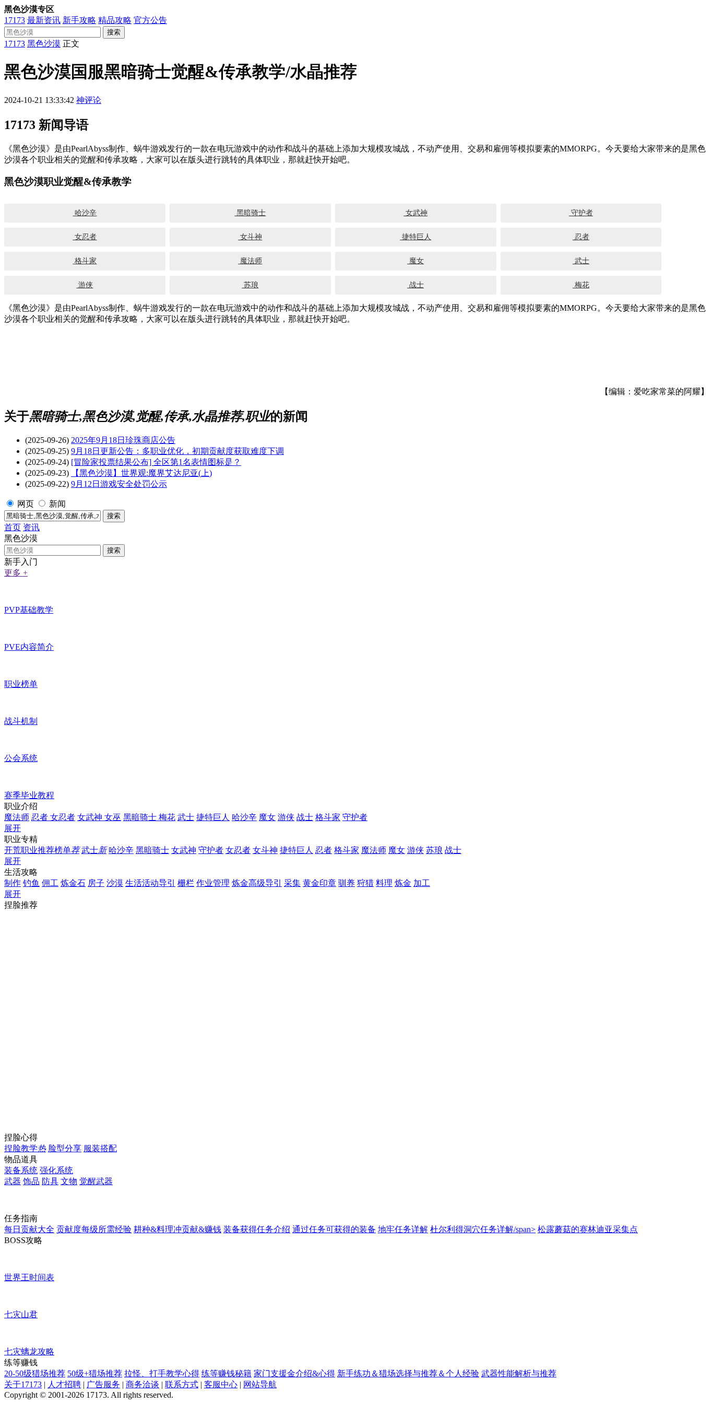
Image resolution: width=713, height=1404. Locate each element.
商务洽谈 (142, 1384)
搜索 (114, 32)
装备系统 (21, 1170)
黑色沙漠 (44, 43)
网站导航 (260, 1384)
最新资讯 (44, 20)
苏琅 (250, 285)
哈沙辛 (85, 213)
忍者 (581, 237)
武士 (581, 261)
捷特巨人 (415, 237)
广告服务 (103, 1384)
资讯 (31, 527)
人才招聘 (64, 1384)
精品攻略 (115, 20)
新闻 (57, 503)
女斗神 (250, 237)
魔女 (415, 261)
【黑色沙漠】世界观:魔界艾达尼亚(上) (141, 473)
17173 (14, 20)
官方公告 (150, 20)
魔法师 (250, 261)
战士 (415, 285)
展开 (12, 828)
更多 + (16, 572)
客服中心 (220, 1384)
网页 (25, 503)
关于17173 (23, 1384)
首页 (12, 527)
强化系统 (56, 1170)
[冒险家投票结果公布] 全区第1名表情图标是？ (156, 462)
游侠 (84, 285)
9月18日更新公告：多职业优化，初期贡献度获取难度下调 (177, 451)
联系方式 (181, 1384)
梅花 (581, 285)
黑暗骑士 (250, 213)
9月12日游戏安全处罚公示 (119, 483)
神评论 (88, 100)
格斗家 (85, 261)
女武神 (415, 213)
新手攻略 (79, 20)
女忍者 (85, 237)
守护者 (581, 213)
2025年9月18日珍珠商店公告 (123, 440)
